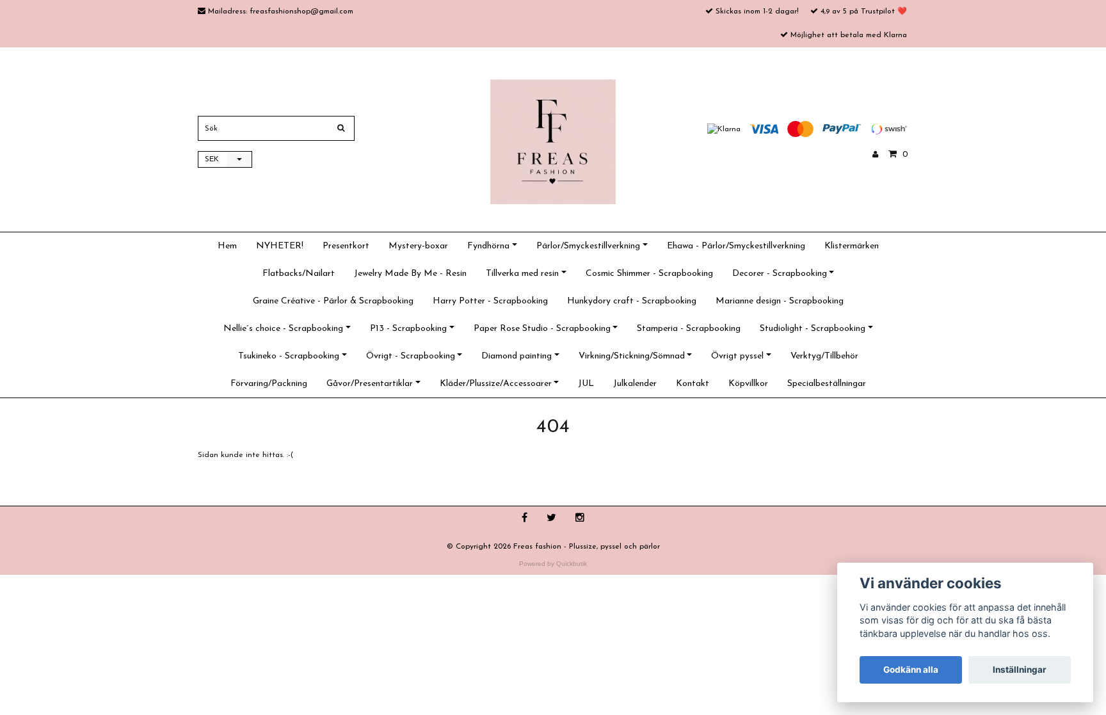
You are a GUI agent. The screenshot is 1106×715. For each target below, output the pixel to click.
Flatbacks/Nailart (298, 273)
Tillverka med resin (522, 273)
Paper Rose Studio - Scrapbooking (542, 328)
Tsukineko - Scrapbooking (288, 356)
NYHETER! (279, 246)
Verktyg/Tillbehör (824, 356)
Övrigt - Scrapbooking (410, 356)
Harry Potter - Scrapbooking (490, 301)
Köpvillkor (748, 384)
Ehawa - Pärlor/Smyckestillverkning (736, 246)
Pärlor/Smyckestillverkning (588, 246)
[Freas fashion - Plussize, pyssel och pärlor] (553, 141)
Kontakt (692, 384)
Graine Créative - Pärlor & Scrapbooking (333, 301)
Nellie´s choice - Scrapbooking (283, 328)
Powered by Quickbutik (553, 563)
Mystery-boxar (418, 246)
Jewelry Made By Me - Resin (410, 273)
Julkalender (635, 384)
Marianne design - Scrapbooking (780, 301)
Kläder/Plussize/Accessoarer (496, 384)
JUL (586, 384)
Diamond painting (516, 356)
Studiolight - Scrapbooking (812, 328)
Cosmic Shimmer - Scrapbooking (649, 273)
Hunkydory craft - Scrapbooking (631, 301)
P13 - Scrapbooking (408, 328)
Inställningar (1019, 669)
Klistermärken (851, 246)
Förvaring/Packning (268, 384)
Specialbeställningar (826, 384)
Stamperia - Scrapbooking (689, 328)
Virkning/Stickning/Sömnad (632, 356)
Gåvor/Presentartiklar (369, 384)
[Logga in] (875, 155)
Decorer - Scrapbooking (779, 273)
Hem (227, 246)
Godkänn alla (910, 669)
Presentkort (346, 246)
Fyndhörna (488, 246)
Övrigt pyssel (737, 356)
